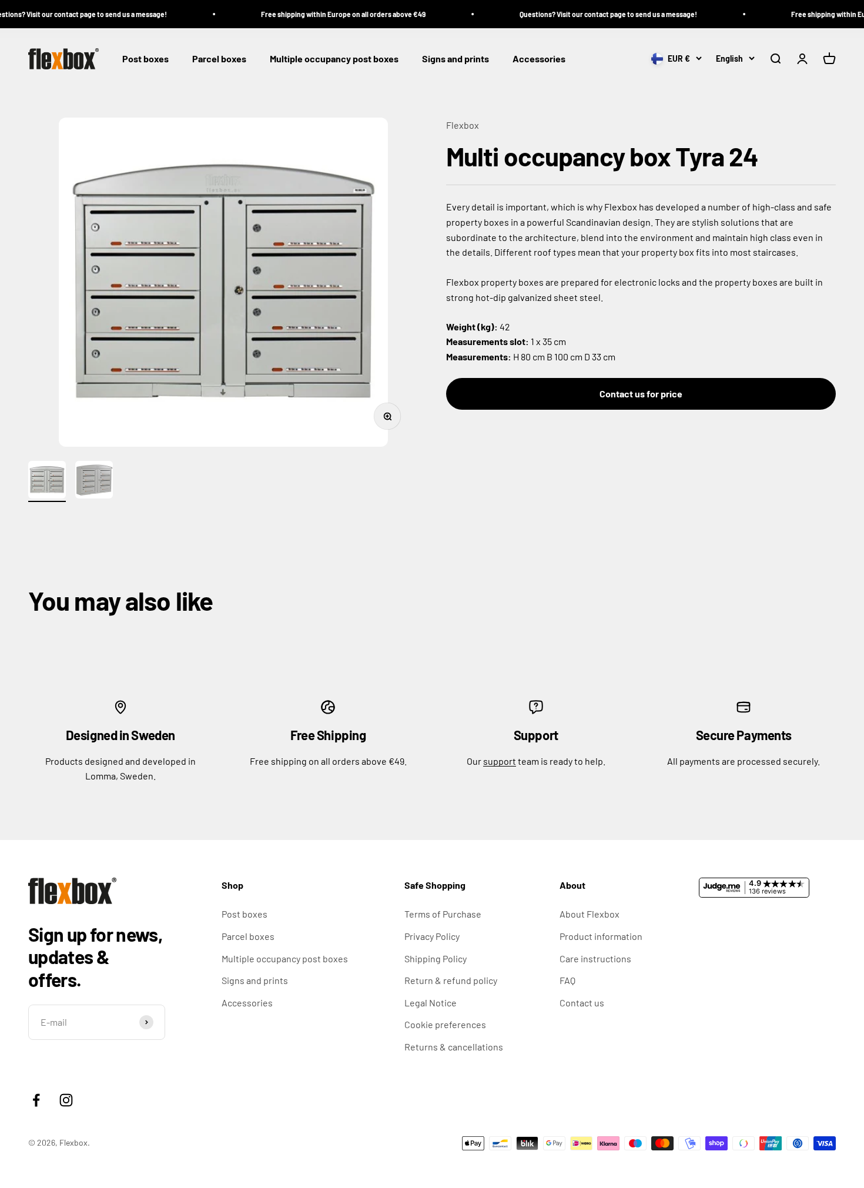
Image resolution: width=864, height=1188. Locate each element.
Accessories (539, 59)
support (499, 761)
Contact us (582, 1002)
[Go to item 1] (47, 481)
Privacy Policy (432, 936)
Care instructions (595, 958)
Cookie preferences (445, 1024)
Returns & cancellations (453, 1046)
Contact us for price (641, 393)
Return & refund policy (450, 980)
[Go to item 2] (94, 481)
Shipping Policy (435, 958)
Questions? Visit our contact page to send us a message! (589, 14)
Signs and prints (455, 59)
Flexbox (462, 124)
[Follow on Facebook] (36, 1100)
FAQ (567, 980)
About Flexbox (589, 913)
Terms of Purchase (442, 913)
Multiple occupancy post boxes (334, 59)
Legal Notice (430, 1002)
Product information (601, 936)
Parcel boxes (219, 59)
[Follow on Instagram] (66, 1100)
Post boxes (145, 59)
